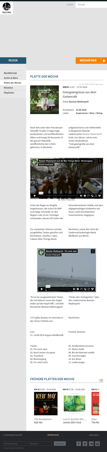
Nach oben (94, 435)
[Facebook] (78, 443)
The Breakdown (43, 419)
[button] (91, 60)
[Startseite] (6, 7)
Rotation (8, 87)
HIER (32, 317)
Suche (81, 4)
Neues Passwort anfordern (13, 448)
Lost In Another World (75, 419)
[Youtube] (97, 443)
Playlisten (9, 92)
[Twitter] (85, 443)
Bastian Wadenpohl (92, 134)
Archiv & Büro (11, 77)
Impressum (53, 435)
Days (94, 419)
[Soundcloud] (91, 443)
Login (70, 4)
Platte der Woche (12, 82)
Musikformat (10, 72)
